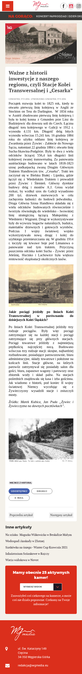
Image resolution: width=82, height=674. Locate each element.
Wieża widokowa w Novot (21, 560)
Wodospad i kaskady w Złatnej (24, 541)
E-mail (19, 498)
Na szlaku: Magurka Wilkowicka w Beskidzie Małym (38, 535)
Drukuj (42, 491)
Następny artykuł (61, 515)
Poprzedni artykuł (21, 515)
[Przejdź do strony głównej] (41, 6)
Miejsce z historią (21, 482)
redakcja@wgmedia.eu (33, 665)
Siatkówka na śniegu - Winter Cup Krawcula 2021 (36, 547)
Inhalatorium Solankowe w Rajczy (27, 554)
